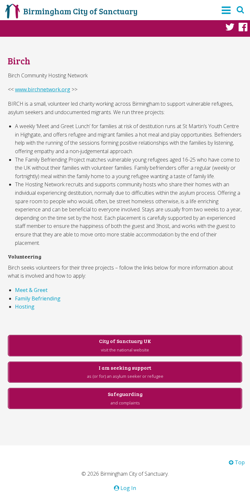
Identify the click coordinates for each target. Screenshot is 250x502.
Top (239, 462)
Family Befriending (38, 298)
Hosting (25, 306)
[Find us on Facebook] (243, 26)
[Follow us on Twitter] (230, 26)
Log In (127, 488)
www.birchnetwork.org (42, 89)
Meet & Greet (31, 290)
